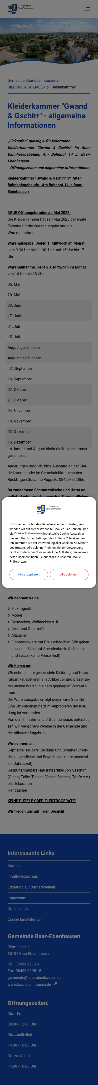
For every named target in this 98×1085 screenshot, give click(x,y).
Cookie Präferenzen (28, 533)
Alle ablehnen (69, 574)
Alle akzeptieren (28, 574)
